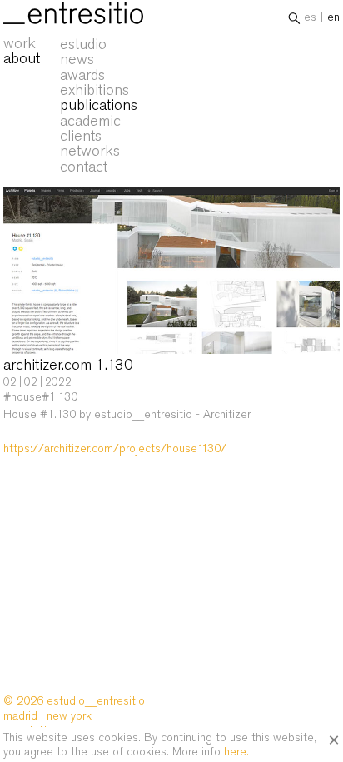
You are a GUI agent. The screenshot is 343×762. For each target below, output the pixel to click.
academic (90, 120)
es (310, 16)
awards (82, 74)
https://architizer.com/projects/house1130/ (114, 448)
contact (83, 166)
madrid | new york (47, 715)
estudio (83, 44)
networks (90, 150)
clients (81, 135)
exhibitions (94, 89)
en (333, 16)
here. (236, 751)
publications (98, 104)
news (77, 59)
